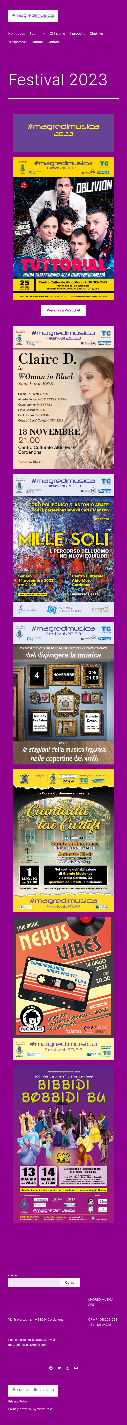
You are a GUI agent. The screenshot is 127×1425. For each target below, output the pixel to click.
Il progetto (77, 34)
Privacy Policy (18, 1401)
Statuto (37, 42)
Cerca (12, 1275)
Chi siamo (57, 34)
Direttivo (96, 34)
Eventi (34, 34)
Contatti (54, 42)
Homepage (16, 34)
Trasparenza (17, 42)
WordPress (44, 1409)
